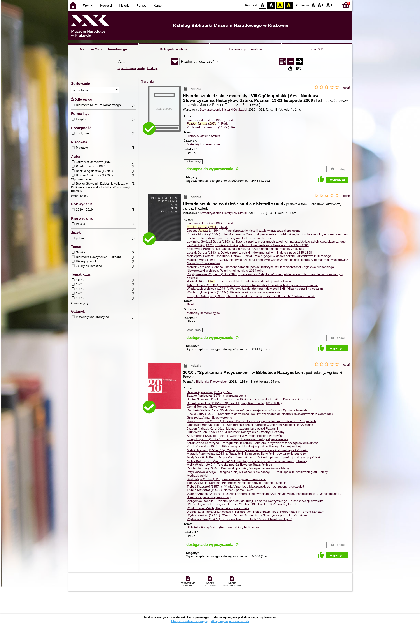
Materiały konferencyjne (203, 144)
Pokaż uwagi (193, 161)
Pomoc (141, 5)
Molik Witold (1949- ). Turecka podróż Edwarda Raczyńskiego (229, 464)
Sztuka (215, 135)
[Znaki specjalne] (298, 68)
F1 (321, 5)
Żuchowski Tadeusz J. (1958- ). (212, 127)
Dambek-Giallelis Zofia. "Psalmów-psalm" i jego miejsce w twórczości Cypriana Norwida (247, 410)
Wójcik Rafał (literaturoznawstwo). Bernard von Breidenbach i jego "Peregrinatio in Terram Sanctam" (256, 511)
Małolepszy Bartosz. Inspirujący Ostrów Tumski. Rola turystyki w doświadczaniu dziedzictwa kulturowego (259, 256)
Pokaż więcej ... (81, 195)
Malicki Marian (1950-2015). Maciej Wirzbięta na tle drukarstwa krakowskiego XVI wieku (247, 450)
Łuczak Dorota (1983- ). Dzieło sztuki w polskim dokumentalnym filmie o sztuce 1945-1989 (249, 252)
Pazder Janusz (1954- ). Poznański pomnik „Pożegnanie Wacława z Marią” (238, 468)
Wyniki (88, 5)
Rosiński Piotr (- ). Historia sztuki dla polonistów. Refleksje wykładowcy (239, 281)
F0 (313, 5)
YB (280, 5)
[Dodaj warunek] (290, 61)
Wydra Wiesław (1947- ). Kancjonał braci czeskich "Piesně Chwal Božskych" (239, 519)
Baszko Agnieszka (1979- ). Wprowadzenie (216, 395)
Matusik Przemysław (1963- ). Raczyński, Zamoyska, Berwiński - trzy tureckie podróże (246, 453)
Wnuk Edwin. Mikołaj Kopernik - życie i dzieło (218, 508)
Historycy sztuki (197, 135)
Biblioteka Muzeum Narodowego (103, 49)
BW (271, 5)
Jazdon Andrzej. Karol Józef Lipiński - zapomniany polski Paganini (232, 428)
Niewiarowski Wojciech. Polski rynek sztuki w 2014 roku (225, 270)
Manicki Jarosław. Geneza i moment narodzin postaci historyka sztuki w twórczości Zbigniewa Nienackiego (260, 267)
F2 (331, 5)
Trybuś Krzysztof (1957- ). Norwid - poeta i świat (220, 490)
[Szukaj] (299, 61)
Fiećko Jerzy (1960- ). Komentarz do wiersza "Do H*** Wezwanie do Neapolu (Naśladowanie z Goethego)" (260, 413)
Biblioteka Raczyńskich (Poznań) (209, 527)
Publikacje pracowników (245, 49)
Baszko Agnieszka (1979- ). (209, 392)
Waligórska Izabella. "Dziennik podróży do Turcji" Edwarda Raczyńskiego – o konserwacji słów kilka (255, 501)
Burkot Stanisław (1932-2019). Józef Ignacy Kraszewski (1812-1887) (234, 403)
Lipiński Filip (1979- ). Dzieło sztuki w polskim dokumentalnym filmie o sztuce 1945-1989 (248, 245)
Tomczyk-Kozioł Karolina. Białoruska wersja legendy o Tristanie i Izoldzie (237, 482)
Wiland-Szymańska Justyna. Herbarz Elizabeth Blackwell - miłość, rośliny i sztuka (243, 504)
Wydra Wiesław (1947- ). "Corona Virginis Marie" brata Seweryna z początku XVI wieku (247, 515)
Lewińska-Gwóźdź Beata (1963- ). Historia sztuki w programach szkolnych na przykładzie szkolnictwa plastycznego (266, 241)
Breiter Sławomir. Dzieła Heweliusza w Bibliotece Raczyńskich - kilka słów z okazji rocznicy (249, 399)
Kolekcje (152, 68)
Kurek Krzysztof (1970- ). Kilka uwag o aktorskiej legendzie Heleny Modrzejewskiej (244, 446)
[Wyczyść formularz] (290, 68)
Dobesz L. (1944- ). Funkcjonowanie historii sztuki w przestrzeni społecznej (244, 230)
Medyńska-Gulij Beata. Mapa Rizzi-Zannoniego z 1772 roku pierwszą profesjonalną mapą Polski (253, 457)
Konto (158, 5)
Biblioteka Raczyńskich (212, 381)
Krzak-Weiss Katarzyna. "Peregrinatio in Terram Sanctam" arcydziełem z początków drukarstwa (252, 443)
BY (288, 5)
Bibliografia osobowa (174, 49)
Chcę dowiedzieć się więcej (189, 621)
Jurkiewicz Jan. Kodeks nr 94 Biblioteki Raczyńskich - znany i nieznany (235, 432)
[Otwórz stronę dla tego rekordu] (165, 220)
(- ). (207, 123)
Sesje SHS (316, 49)
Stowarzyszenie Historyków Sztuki (223, 109)
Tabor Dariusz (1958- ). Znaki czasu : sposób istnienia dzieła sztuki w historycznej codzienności (252, 285)
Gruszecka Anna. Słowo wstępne (209, 417)
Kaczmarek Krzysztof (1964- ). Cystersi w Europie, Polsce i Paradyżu (234, 435)
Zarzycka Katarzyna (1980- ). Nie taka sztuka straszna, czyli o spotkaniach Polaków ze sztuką (251, 296)
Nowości (106, 5)
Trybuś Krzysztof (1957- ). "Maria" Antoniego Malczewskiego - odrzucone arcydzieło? (245, 486)
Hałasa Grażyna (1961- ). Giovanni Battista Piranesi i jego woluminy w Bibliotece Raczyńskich (251, 421)
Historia (124, 5)
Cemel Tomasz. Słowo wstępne (208, 406)
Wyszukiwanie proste (131, 68)
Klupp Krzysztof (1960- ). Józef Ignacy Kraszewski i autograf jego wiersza (237, 439)
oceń (346, 87)
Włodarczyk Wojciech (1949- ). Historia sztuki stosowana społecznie (233, 292)
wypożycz (337, 179)
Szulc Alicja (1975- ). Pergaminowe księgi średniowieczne (226, 479)
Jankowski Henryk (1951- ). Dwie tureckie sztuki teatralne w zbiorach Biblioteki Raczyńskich (250, 424)
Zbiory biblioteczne (247, 527)
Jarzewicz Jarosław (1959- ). (210, 120)
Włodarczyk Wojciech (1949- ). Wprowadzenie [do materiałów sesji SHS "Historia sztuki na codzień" (255, 288)
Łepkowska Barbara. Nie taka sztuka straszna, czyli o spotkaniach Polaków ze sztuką (245, 248)
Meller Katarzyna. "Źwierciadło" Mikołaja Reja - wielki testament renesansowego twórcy (247, 461)
